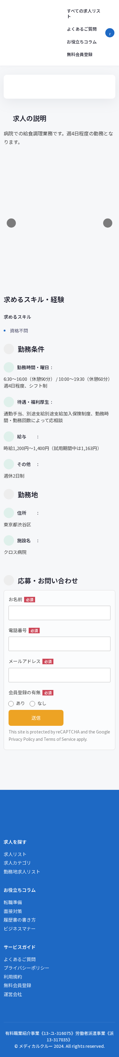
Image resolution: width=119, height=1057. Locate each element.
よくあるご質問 (82, 29)
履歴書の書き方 (20, 919)
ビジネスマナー (20, 928)
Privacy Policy (22, 739)
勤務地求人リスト (22, 871)
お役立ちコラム (82, 42)
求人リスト (15, 854)
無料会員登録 (79, 54)
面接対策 (13, 911)
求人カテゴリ (17, 862)
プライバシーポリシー (26, 967)
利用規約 (13, 976)
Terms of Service (60, 739)
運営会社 (13, 994)
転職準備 (13, 902)
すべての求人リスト (83, 13)
